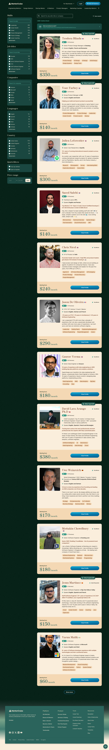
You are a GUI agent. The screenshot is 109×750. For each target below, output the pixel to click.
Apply (27, 180)
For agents (43, 739)
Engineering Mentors (15, 8)
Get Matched (46, 714)
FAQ (10, 739)
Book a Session (47, 720)
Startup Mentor (40, 8)
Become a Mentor (47, 724)
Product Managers (62, 8)
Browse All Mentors (48, 717)
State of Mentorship (93, 717)
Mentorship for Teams (48, 727)
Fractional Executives (63, 720)
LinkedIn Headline (77, 728)
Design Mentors (28, 8)
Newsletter (90, 714)
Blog (89, 733)
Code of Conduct (30, 739)
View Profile (84, 73)
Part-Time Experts (62, 724)
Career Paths (91, 726)
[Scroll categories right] (99, 8)
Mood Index (91, 720)
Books (89, 723)
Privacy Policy (21, 739)
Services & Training (63, 717)
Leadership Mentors (90, 8)
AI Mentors (50, 8)
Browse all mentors (93, 3)
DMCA (37, 739)
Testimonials (46, 730)
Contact (11, 720)
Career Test (76, 714)
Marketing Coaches (76, 8)
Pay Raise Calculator (78, 720)
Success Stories (62, 714)
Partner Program (62, 727)
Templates (90, 730)
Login (80, 3)
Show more (12, 40)
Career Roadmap (77, 717)
